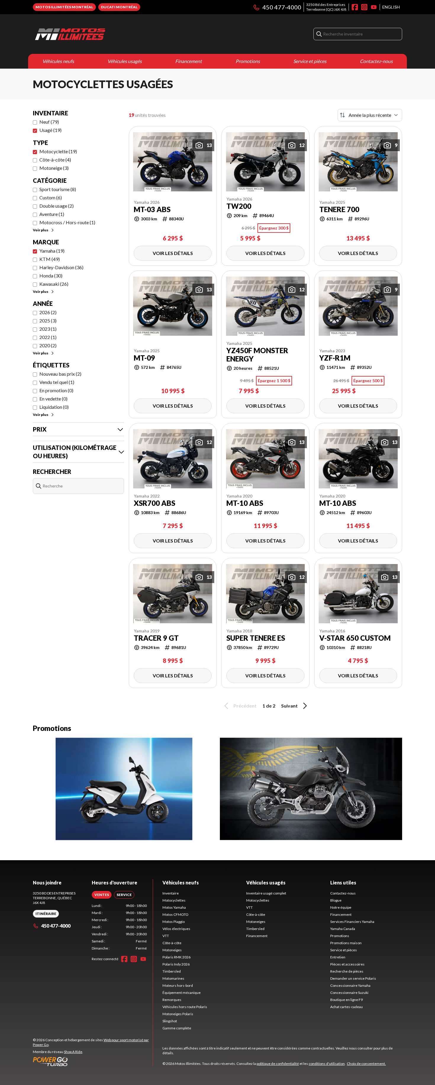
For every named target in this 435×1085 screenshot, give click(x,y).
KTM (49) (49, 259)
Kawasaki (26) (53, 284)
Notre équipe (340, 907)
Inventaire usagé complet (266, 893)
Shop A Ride (73, 1052)
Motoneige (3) (54, 168)
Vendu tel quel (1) (56, 382)
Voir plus (40, 230)
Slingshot (169, 1021)
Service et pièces (309, 61)
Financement (188, 61)
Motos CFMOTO (175, 914)
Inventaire (170, 893)
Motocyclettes (174, 900)
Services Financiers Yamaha (352, 921)
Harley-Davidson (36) (61, 267)
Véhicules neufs (58, 61)
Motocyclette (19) (58, 151)
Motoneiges (172, 950)
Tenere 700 (339, 209)
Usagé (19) (50, 130)
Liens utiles (343, 882)
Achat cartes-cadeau (346, 1007)
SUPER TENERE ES (255, 638)
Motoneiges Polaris (177, 1014)
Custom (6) (50, 197)
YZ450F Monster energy (257, 354)
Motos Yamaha (174, 907)
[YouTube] (373, 7)
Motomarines (173, 978)
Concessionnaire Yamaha (350, 985)
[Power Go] (93, 1061)
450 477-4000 (281, 7)
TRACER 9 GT (156, 638)
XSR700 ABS (154, 503)
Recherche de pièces (346, 971)
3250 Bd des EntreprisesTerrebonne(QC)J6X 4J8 (326, 7)
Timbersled (171, 971)
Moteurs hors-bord (177, 985)
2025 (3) (48, 320)
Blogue (335, 900)
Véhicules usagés (124, 61)
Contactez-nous (376, 61)
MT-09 (144, 358)
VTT (165, 936)
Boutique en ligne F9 (346, 999)
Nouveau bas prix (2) (60, 374)
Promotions (248, 61)
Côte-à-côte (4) (55, 159)
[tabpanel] (119, 927)
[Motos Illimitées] (107, 34)
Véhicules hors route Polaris (184, 1007)
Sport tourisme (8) (57, 189)
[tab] (102, 895)
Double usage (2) (56, 206)
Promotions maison (346, 943)
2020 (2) (48, 345)
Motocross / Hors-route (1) (67, 222)
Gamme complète (176, 1028)
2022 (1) (48, 337)
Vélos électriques (176, 928)
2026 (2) (48, 312)
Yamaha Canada (342, 928)
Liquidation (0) (54, 407)
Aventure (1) (51, 214)
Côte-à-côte (171, 943)
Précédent (245, 705)
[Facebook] (354, 7)
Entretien (337, 957)
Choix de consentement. (366, 1063)
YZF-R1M (334, 358)
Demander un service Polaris (353, 978)
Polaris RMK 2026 (176, 957)
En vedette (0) (53, 398)
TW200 (238, 206)
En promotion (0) (56, 390)
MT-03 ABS (152, 209)
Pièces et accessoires (347, 964)
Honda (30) (50, 275)
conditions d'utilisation (327, 1063)
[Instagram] (364, 7)
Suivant (289, 705)
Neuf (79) (49, 122)
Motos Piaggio (173, 921)
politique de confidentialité (278, 1063)
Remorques (171, 999)
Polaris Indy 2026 (176, 964)
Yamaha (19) (52, 251)
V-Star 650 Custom (355, 638)
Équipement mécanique (181, 992)
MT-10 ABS (244, 503)
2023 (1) (48, 329)
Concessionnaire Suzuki (349, 992)
